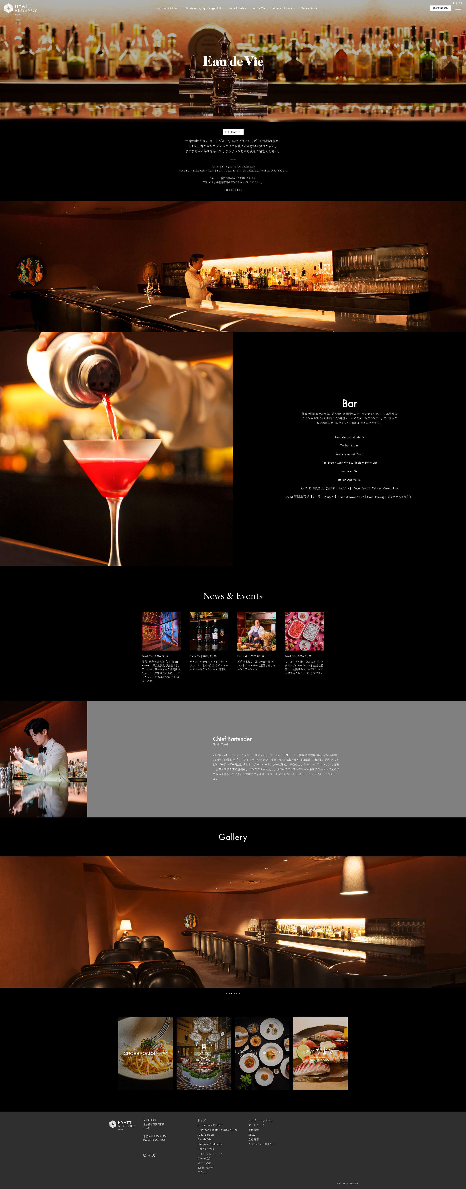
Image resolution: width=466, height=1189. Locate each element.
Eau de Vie (259, 8)
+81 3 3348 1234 (233, 190)
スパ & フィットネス (260, 1120)
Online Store (309, 8)
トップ (202, 1120)
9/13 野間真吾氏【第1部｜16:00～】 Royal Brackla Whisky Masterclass (349, 488)
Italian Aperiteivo (349, 479)
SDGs (251, 1134)
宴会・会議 (204, 1163)
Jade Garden (237, 8)
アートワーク (256, 1125)
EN (460, 3)
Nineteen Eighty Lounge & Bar (204, 8)
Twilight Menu (349, 445)
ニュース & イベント (210, 1153)
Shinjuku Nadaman (283, 8)
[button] (226, 993)
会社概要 (253, 1139)
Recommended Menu (349, 454)
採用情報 (253, 1130)
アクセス (203, 1172)
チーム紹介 (204, 1158)
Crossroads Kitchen (166, 8)
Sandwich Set (349, 471)
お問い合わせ (206, 1167)
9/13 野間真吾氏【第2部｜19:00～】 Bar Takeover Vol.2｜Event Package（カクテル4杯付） (349, 497)
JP (453, 3)
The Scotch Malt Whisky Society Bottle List (349, 462)
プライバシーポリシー (261, 1144)
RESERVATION (440, 8)
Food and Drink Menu (349, 437)
